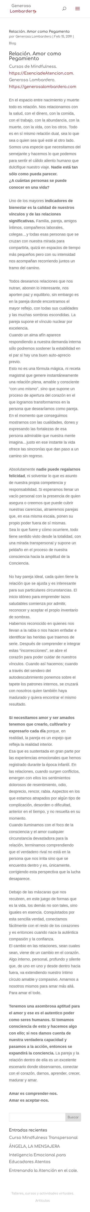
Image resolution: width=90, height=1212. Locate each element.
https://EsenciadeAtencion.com (41, 73)
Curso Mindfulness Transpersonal (43, 1137)
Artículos (42, 1200)
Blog (12, 43)
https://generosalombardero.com (42, 86)
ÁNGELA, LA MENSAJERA (34, 1146)
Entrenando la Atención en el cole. (43, 1170)
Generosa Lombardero (33, 36)
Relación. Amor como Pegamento (39, 32)
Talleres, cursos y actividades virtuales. (42, 1193)
